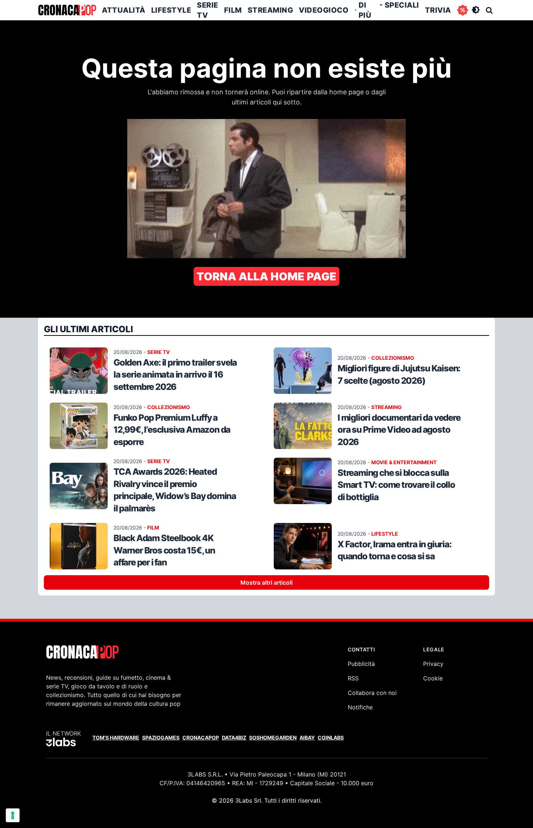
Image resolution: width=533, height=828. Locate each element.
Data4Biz (234, 737)
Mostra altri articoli (266, 582)
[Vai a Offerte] (462, 10)
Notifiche (360, 707)
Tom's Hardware (115, 737)
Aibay (307, 737)
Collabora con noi (372, 692)
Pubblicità (361, 663)
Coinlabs (331, 737)
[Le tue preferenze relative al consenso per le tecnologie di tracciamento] (13, 815)
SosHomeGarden (273, 737)
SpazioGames (160, 737)
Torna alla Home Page (266, 276)
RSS (353, 678)
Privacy (433, 663)
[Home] (67, 10)
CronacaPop (200, 737)
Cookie (433, 678)
